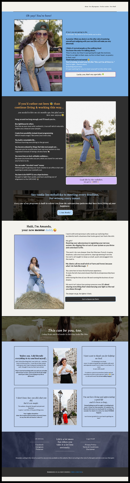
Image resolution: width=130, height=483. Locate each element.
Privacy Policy (90, 445)
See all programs (94, 6)
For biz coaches (104, 6)
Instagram (39, 447)
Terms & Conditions (90, 447)
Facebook (39, 445)
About (86, 6)
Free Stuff (113, 6)
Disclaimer (90, 449)
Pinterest (39, 449)
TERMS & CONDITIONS (76, 472)
